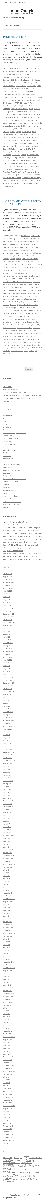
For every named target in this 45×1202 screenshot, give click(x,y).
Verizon (18, 178)
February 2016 (8, 850)
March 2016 (7, 847)
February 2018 (8, 801)
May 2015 (6, 876)
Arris (22, 77)
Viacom (34, 178)
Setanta (14, 152)
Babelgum (6, 80)
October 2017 (7, 809)
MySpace (10, 129)
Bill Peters (6, 421)
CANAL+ (6, 86)
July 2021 (6, 697)
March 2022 (7, 674)
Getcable (18, 106)
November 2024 (8, 582)
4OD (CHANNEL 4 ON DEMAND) (14, 71)
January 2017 (7, 832)
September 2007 (9, 1140)
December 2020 (8, 717)
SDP (39, 1165)
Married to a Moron (10, 384)
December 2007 (8, 1132)
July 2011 (6, 1008)
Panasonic (23, 143)
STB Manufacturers (9, 160)
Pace (17, 143)
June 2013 (6, 942)
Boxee (16, 83)
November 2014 (8, 893)
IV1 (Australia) (8, 117)
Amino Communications (11, 244)
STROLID (22, 1166)
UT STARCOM (35, 175)
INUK (25, 111)
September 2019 (9, 761)
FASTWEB (18, 103)
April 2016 (6, 844)
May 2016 (6, 841)
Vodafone (16, 1179)
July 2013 (6, 939)
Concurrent (33, 91)
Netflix (12, 132)
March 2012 (7, 985)
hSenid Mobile (9, 1162)
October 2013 (7, 930)
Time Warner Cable (32, 172)
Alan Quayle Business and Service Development (23, 12)
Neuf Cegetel (26, 132)
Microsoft (18, 123)
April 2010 (6, 1051)
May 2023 (6, 634)
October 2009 (7, 1068)
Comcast (6, 91)
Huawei (37, 109)
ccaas (35, 1157)
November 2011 (8, 996)
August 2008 (7, 1109)
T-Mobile (36, 1167)
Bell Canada (36, 80)
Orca (20, 140)
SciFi (33, 149)
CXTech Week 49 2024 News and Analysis (17, 392)
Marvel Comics (33, 120)
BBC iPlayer (15, 80)
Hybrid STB (11, 111)
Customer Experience (10, 438)
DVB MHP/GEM (13, 100)
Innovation (7, 456)
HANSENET (32, 106)
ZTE (36, 183)
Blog (10, 3)
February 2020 (8, 746)
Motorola (19, 126)
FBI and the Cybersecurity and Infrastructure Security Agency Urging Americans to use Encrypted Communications (22, 398)
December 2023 (8, 614)
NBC (15, 129)
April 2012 (6, 982)
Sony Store (32, 158)
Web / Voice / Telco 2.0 (11, 505)
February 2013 (8, 953)
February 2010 (8, 1057)
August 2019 (7, 763)
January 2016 (7, 853)
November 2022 (8, 651)
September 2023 (9, 622)
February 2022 (8, 677)
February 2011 (8, 1022)
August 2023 (7, 625)
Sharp (20, 152)
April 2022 (6, 671)
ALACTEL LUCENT (16, 241)
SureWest (28, 160)
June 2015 (6, 873)
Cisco (11, 88)
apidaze (15, 1158)
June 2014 (6, 907)
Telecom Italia (30, 166)
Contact (31, 3)
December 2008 (8, 1097)
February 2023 (8, 643)
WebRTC (6, 507)
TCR (21, 1173)
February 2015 (8, 884)
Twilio (17, 1175)
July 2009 (6, 1077)
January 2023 (7, 646)
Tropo (10, 1176)
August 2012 (7, 971)
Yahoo (13, 183)
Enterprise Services (9, 450)
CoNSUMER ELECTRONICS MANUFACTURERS (19, 94)
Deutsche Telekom (24, 97)
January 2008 (7, 1129)
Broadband (7, 427)
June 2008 (6, 1114)
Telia (38, 169)
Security (6, 484)
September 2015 (9, 864)
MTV (4, 129)
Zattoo (31, 183)
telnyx (5, 1176)
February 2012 (8, 988)
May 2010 (6, 1048)
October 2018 (7, 786)
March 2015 (7, 881)
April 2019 (6, 775)
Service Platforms (9, 487)
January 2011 (7, 1025)
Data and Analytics (9, 444)
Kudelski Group (18, 120)
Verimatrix (11, 178)
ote (24, 140)
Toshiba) (14, 175)
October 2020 (7, 723)
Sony (15, 158)
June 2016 (6, 838)
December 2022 (8, 648)
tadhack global (21, 1170)
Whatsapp (7, 1181)
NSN (21, 135)
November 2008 (8, 1100)
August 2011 (7, 1005)
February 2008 (8, 1126)
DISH (40, 97)
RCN (10, 149)
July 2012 (6, 973)
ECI (21, 100)
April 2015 (6, 878)
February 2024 (8, 608)
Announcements (9, 415)
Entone (25, 100)
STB (38, 158)
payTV (5, 146)
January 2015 (7, 887)
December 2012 (8, 959)
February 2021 (8, 712)
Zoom (13, 1181)
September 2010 (9, 1037)
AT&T (26, 77)
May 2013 (6, 945)
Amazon (6, 1157)
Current (38, 94)
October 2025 (7, 574)
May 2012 (6, 979)
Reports (23, 3)
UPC (28, 175)
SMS (16, 1167)
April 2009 (6, 1086)
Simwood (6, 1167)
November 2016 (8, 835)
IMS (22, 1162)
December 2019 (8, 752)
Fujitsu (12, 106)
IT (3, 461)
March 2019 (7, 778)
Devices (5, 447)
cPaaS (7, 1160)
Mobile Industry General (11, 470)
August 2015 (7, 867)
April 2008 (6, 1120)
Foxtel (25, 103)
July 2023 (6, 628)
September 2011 (9, 1002)
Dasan (5, 97)
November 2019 (8, 755)
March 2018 (7, 798)
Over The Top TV (9, 143)
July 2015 (6, 870)
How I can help (8, 387)
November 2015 (8, 858)
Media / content (8, 123)
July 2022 (6, 663)
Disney (5, 100)
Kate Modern (28, 117)
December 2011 (8, 994)
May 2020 (6, 738)
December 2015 (8, 855)
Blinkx (11, 83)
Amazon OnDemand (16, 74)
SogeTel (10, 158)
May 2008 (6, 1117)
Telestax (36, 1172)
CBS (17, 86)
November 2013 (8, 927)
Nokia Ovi (15, 135)
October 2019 (7, 758)
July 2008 (6, 1111)
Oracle (15, 1165)
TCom (5, 163)
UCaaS (31, 1176)
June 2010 (6, 1045)
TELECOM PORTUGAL (20, 169)
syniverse (29, 1167)
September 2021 (9, 692)
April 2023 (6, 637)
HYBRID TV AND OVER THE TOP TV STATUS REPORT (22, 203)
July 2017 (6, 815)
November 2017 (8, 807)
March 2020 (7, 743)
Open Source (7, 473)
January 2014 (7, 922)
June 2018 (6, 795)
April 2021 (6, 706)
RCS (26, 1165)
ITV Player (36, 114)
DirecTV (34, 97)
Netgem (18, 132)
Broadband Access (9, 430)
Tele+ (22, 166)
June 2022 (6, 666)
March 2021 (7, 709)
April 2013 (6, 948)
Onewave (13, 137)
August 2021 (7, 694)
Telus (13, 172)
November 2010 (8, 1031)
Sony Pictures (23, 158)
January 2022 (7, 680)
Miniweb (38, 123)
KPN (11, 120)
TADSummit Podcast (10, 496)
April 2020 (6, 740)
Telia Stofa (6, 172)
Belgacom (27, 80)
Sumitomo (21, 160)
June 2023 (6, 631)
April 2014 (6, 913)
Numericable (28, 135)
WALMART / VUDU (14, 181)
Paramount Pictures (34, 143)
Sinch (11, 1166)
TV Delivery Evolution (14, 36)
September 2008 (9, 1106)
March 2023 (7, 640)
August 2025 (7, 576)
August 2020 (7, 729)
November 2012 (8, 962)
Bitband (6, 83)
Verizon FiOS (26, 178)
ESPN (5, 103)
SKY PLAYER (16, 155)
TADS (5, 493)
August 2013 (7, 936)
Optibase (20, 137)
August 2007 (7, 1143)
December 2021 (8, 683)
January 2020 (7, 749)
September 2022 (9, 657)
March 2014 (7, 916)
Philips (15, 146)
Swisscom (36, 160)
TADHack (9, 1169)
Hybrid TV (19, 111)
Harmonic (6, 109)
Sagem (15, 149)
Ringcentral (32, 1165)
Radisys (20, 1165)
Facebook (10, 103)
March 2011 (7, 1019)
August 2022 (7, 660)
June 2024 (6, 597)
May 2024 (6, 599)
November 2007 (8, 1134)
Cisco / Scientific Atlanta (22, 88)
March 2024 (7, 605)
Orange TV (14, 140)
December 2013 (8, 924)
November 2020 (8, 720)
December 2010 (8, 1028)
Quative (6, 149)
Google (24, 106)
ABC (27, 71)
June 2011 (6, 1011)
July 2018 (6, 792)
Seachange (7, 152)
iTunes (29, 114)
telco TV (17, 166)
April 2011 (6, 1017)
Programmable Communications (14, 479)
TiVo (4, 175)
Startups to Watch (9, 490)
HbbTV (13, 109)
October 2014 (7, 896)
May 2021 (6, 703)
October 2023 (7, 620)
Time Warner (19, 172)
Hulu (4, 111)
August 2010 (7, 1040)
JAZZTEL (16, 117)
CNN (33, 88)
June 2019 (6, 769)
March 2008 (7, 1123)
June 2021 (6, 700)
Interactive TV (25, 68)
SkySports (30, 155)
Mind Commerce (28, 123)
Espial (38, 100)
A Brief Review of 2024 (10, 390)
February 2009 (8, 1091)
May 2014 (6, 910)
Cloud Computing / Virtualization (14, 433)
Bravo (21, 83)
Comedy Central (15, 91)
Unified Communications (12, 502)
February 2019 (8, 781)
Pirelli (37, 146)
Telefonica (32, 169)
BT (30, 83)
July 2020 (6, 732)
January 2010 (7, 1060)
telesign (27, 1172)
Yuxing (26, 183)
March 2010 (7, 1054)
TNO (8, 175)
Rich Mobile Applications (11, 482)
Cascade (12, 86)
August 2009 (7, 1074)
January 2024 (7, 611)
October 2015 (7, 861)
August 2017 (7, 812)
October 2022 (7, 654)
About (16, 3)
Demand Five (12, 97)
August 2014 (7, 901)
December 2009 (8, 1063)
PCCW (10, 146)
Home (5, 3)
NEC (30, 129)
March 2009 (7, 1088)
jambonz (28, 1162)
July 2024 (6, 594)
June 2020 (6, 735)
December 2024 (8, 579)
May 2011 (6, 1014)
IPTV (29, 111)
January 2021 (7, 715)
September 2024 (9, 588)
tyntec (25, 1176)
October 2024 (7, 585)
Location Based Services (11, 464)
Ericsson (32, 100)
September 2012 (9, 968)
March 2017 (7, 827)
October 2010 (7, 1034)
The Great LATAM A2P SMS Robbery (29, 536)
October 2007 (7, 1137)
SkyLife (23, 155)
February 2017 (8, 830)
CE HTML (22, 86)
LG (26, 120)
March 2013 (7, 950)
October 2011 (7, 999)
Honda (31, 109)
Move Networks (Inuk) (31, 126)
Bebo (21, 80)
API (4, 418)
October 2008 (7, 1103)
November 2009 (8, 1065)
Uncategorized (8, 499)
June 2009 (6, 1080)
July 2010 (6, 1042)
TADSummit (11, 1172)
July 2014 (6, 904)
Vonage (23, 1179)
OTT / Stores (30, 140)
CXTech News (7, 441)
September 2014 (9, 899)
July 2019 (6, 766)
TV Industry (22, 175)
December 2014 (8, 890)
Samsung (22, 149)
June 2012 (6, 976)
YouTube (19, 183)
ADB (31, 71)
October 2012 (7, 965)
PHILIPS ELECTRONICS (26, 146)
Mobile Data (7, 467)
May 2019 (6, 772)
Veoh (5, 178)
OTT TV (37, 140)
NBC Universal (23, 129)
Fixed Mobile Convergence (12, 453)
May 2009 (6, 1083)
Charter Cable (31, 86)
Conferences (7, 436)
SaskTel (28, 149)
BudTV (34, 83)
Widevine (25, 181)
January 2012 (7, 991)
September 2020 (9, 726)
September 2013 (9, 933)
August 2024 (7, 591)
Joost (21, 117)
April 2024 (6, 602)
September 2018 (9, 789)
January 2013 (7, 956)
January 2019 (7, 784)
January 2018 (7, 804)
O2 (35, 135)
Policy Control (8, 476)
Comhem (25, 91)
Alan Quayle (15, 1195)
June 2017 (6, 818)
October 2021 (7, 689)
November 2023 (8, 617)
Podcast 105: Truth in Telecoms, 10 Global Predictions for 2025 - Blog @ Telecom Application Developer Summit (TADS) (22, 542)
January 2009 (7, 1094)
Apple (18, 77)
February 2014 (8, 919)
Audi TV (31, 77)
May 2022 (6, 669)
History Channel (22, 109)
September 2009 (9, 1071)
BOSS (5, 424)
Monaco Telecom (9, 126)
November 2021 (8, 686)
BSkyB (26, 83)
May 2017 (6, 821)
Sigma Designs (27, 152)
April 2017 (6, 824)
